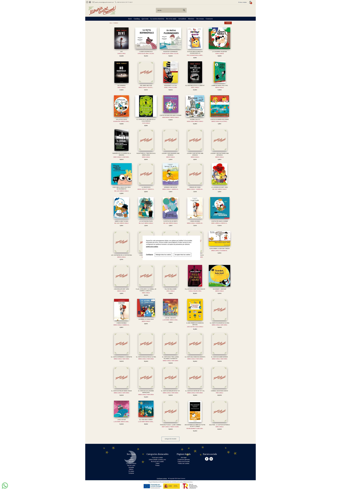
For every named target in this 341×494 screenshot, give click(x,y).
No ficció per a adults (157, 461)
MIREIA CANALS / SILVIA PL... (146, 87)
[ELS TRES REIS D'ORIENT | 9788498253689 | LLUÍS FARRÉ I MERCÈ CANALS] (146, 409)
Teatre (157, 463)
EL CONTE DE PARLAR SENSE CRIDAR (121, 391)
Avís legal (183, 457)
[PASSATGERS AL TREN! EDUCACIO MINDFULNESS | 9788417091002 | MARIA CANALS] (146, 140)
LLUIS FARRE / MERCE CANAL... (170, 320)
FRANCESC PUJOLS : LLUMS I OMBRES (170, 424)
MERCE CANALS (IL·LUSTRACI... (220, 121)
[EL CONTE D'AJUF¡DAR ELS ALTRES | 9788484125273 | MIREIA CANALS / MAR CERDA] (219, 309)
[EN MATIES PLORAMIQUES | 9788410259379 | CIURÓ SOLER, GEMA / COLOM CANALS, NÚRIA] (170, 38)
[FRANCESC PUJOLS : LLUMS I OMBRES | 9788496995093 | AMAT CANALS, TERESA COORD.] (170, 411)
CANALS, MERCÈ (219, 53)
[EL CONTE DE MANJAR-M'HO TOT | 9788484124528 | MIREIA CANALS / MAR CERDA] (170, 377)
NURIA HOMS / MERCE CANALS (195, 121)
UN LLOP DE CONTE (121, 119)
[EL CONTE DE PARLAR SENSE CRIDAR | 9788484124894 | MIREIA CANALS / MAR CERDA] (121, 377)
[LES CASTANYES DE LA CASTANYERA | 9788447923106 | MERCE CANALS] (121, 242)
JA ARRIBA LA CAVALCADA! (146, 319)
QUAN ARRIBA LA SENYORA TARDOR (219, 248)
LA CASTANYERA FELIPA (146, 221)
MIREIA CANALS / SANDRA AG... (195, 223)
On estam (200, 19)
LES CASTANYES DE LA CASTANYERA (121, 255)
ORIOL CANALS (121, 87)
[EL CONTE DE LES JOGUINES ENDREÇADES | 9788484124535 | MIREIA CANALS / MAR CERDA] (146, 377)
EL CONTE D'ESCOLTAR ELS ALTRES (146, 357)
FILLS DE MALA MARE (170, 289)
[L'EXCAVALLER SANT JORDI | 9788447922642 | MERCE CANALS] (121, 275)
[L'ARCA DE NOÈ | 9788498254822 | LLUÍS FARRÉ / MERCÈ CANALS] (121, 409)
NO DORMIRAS (121, 85)
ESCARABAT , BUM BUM (219, 289)
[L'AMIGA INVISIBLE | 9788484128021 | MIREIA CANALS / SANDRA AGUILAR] (195, 208)
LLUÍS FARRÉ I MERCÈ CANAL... (146, 421)
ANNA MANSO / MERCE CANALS (170, 117)
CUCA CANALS (146, 123)
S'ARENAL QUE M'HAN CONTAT (219, 391)
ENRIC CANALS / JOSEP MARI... (121, 157)
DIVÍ (121, 51)
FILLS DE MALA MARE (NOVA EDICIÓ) (195, 289)
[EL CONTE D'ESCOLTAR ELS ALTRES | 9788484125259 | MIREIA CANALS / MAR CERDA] (146, 343)
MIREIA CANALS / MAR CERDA (219, 325)
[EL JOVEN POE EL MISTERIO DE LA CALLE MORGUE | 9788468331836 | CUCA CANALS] (146, 106)
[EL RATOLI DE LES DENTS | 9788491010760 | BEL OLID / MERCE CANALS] (170, 208)
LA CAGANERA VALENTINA (219, 51)
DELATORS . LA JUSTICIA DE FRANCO (219, 424)
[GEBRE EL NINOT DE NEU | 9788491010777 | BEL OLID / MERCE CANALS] (121, 208)
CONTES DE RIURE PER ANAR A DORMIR (170, 115)
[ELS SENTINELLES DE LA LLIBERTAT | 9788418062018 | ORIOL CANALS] (195, 72)
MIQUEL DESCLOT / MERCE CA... (146, 189)
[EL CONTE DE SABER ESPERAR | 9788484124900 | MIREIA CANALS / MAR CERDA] (219, 343)
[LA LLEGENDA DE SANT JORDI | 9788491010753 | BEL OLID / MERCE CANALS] (219, 174)
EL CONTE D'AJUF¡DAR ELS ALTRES (219, 323)
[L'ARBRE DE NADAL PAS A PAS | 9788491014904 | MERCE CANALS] (219, 72)
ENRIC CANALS (146, 292)
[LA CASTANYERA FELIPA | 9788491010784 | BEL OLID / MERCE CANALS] (146, 208)
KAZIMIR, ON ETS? (195, 119)
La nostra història (157, 19)
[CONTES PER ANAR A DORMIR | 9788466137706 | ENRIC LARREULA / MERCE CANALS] (219, 208)
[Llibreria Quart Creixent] (102, 14)
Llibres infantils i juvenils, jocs (157, 459)
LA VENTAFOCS (146, 187)
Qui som (145, 19)
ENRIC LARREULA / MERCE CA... (219, 223)
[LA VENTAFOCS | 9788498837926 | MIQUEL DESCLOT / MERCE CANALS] (146, 174)
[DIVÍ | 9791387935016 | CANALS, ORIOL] (121, 38)
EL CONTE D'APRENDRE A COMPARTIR (121, 357)
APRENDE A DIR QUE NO (170, 187)
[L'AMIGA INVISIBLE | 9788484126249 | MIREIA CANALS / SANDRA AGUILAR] (121, 309)
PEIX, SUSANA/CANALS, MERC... (195, 55)
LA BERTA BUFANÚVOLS (146, 51)
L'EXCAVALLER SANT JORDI (121, 289)
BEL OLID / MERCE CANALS (121, 191)
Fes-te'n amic (171, 19)
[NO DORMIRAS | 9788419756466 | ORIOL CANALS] (121, 72)
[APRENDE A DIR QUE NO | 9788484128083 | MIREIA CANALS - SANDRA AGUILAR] (170, 174)
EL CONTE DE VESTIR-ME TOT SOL (195, 391)
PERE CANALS (219, 392)
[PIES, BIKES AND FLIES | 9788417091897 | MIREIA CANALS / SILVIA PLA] (146, 72)
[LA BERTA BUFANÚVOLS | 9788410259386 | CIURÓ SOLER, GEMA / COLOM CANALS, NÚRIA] (146, 38)
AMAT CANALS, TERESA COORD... (170, 426)
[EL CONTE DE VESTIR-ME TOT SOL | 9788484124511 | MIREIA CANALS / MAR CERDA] (195, 377)
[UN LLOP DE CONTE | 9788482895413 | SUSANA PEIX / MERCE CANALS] (121, 106)
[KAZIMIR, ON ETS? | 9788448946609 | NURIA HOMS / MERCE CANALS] (195, 106)
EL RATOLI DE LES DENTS (170, 221)
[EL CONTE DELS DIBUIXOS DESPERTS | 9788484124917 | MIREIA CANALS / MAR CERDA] (195, 343)
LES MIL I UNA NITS (170, 317)
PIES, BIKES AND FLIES (146, 85)
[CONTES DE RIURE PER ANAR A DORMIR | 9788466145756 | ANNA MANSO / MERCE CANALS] (170, 104)
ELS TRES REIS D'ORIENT (146, 419)
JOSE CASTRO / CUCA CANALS (195, 326)
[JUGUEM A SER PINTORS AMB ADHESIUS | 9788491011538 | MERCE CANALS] (195, 140)
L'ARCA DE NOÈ (121, 419)
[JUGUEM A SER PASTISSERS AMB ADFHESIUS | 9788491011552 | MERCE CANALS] (219, 140)
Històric (191, 19)
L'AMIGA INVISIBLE (195, 221)
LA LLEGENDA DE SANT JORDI (219, 187)
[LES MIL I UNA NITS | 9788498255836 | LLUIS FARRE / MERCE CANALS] (170, 307)
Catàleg (137, 19)
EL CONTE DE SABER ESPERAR (219, 357)
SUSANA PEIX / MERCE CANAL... (121, 121)
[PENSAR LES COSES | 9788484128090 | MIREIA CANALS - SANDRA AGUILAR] (195, 174)
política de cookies (152, 246)
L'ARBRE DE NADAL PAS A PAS (219, 85)
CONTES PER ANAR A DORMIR (219, 221)
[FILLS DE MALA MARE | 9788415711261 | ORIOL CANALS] (170, 275)
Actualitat (182, 19)
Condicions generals (184, 459)
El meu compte (242, 2)
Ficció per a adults (157, 457)
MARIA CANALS (146, 157)
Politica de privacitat (184, 461)
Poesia (157, 465)
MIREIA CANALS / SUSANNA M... (219, 250)
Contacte (209, 19)
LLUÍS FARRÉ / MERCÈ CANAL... (121, 421)
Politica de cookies (183, 463)
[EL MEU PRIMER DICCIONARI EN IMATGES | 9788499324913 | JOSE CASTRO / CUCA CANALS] (195, 309)
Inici (130, 19)
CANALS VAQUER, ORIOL (195, 291)
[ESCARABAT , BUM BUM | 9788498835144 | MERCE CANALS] (219, 275)
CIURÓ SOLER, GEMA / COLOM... (146, 53)
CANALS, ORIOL (121, 53)
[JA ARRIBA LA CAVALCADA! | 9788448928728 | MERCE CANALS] (146, 308)
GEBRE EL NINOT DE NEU (121, 221)
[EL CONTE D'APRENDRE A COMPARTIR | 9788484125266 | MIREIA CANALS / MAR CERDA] (121, 343)
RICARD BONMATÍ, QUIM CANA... (195, 428)
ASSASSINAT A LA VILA (170, 85)
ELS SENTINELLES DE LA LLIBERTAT (195, 85)
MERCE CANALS (219, 87)
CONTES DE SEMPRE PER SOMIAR (219, 119)
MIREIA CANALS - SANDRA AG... (170, 189)
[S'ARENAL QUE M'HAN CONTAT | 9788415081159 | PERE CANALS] (219, 377)
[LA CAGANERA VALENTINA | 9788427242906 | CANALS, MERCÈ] (219, 38)
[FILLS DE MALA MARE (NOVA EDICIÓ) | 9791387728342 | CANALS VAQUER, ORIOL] (195, 275)
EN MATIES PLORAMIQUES (170, 51)
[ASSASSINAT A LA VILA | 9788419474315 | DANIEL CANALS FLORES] (170, 72)
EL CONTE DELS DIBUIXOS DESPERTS (195, 357)
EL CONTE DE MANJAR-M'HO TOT (170, 391)
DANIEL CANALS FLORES (170, 87)
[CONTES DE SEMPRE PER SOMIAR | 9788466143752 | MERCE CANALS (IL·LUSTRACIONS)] (219, 106)
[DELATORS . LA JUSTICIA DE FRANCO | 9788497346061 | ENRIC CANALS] (219, 411)
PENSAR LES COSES (195, 187)
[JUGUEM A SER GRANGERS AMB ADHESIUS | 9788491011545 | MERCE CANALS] (170, 140)
